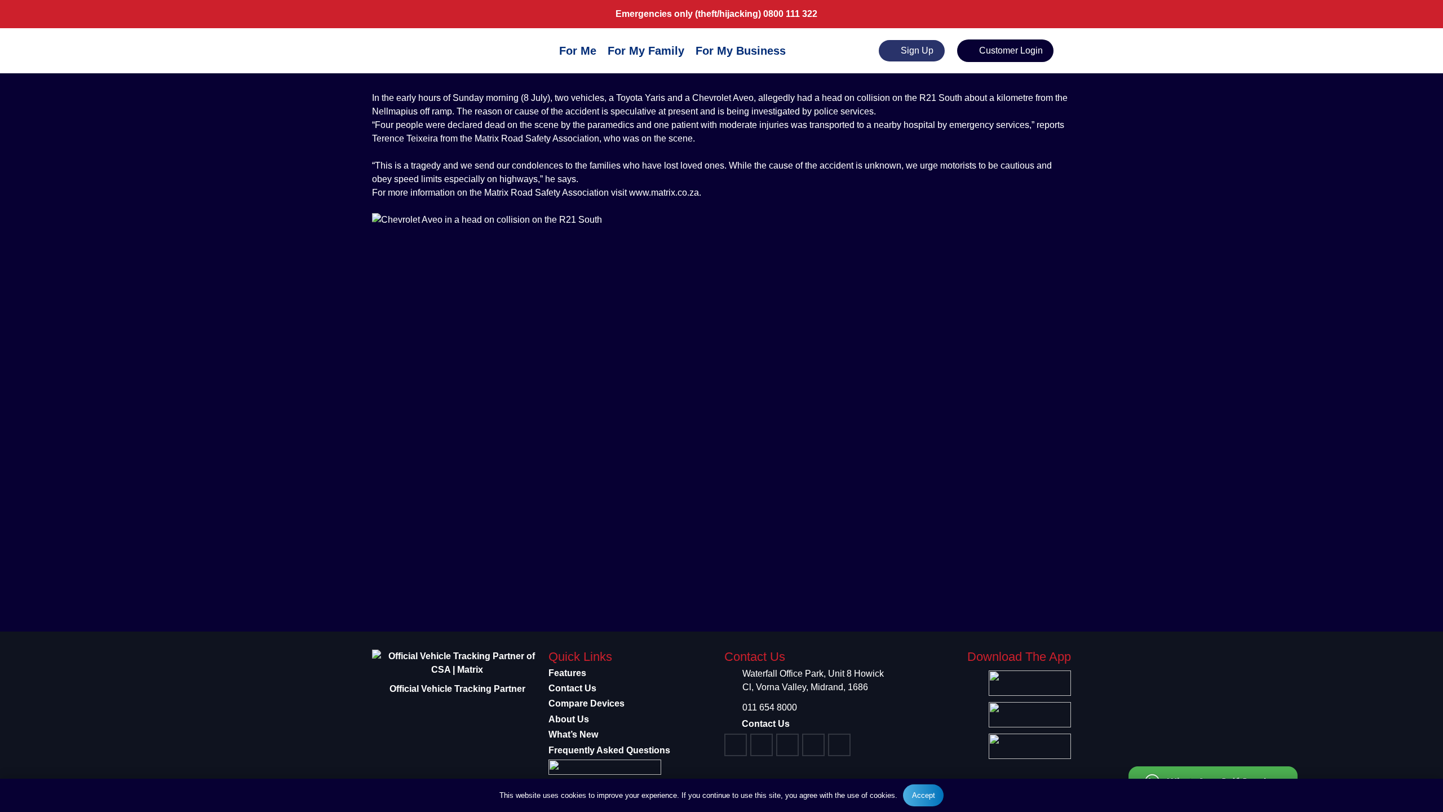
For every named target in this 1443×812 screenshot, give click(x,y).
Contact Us (572, 688)
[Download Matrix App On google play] (1028, 714)
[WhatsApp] (813, 745)
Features (567, 673)
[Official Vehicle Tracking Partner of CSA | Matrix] (457, 663)
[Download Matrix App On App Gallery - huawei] (1028, 746)
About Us (568, 719)
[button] (794, 50)
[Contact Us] (733, 724)
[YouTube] (787, 745)
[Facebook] (735, 745)
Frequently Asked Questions (609, 750)
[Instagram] (761, 745)
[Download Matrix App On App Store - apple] (1028, 683)
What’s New (573, 734)
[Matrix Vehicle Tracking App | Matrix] (425, 52)
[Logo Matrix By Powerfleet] (633, 767)
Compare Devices (586, 703)
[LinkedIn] (839, 745)
